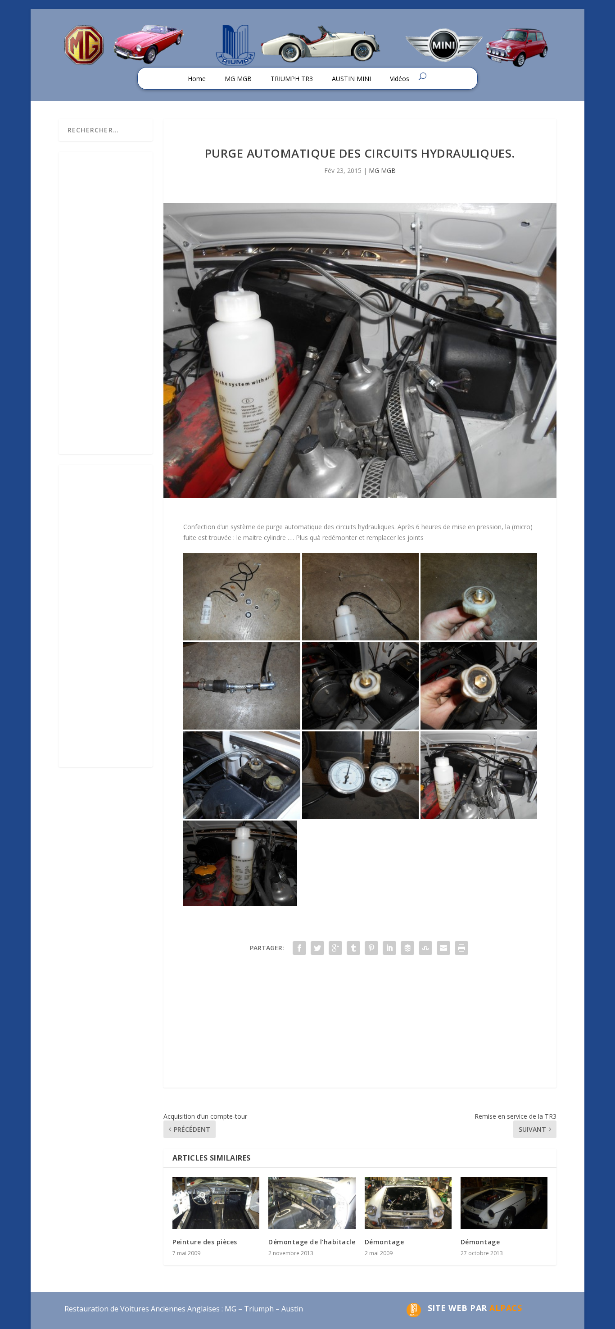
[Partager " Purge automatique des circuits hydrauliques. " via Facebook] (299, 948)
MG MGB (238, 78)
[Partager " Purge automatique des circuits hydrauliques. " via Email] (443, 948)
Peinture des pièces (204, 1242)
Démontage (384, 1242)
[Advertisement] (359, 1025)
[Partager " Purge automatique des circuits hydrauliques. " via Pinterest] (371, 948)
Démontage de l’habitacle (311, 1242)
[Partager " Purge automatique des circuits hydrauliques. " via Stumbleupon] (425, 948)
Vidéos (399, 78)
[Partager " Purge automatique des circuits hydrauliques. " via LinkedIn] (389, 948)
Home (197, 78)
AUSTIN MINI (351, 78)
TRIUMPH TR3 (292, 78)
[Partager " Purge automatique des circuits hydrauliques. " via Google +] (335, 948)
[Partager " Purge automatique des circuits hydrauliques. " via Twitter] (317, 948)
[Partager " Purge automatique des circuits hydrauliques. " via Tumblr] (353, 948)
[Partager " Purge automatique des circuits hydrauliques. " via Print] (461, 948)
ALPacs (505, 1307)
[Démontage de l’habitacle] (311, 1203)
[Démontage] (408, 1203)
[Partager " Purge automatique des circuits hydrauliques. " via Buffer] (407, 948)
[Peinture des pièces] (215, 1203)
